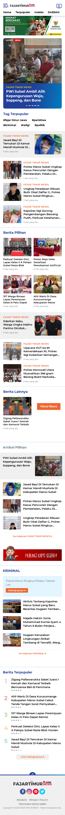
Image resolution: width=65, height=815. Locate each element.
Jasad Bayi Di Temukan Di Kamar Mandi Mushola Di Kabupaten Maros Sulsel (16, 143)
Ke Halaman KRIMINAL (32, 653)
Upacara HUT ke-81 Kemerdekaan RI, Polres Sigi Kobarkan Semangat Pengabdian (40, 351)
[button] (27, 105)
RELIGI (26, 125)
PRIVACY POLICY (38, 800)
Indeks (39, 12)
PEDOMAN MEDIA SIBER (32, 804)
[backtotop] (32, 775)
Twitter (43, 796)
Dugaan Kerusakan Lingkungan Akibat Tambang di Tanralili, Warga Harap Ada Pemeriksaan (42, 638)
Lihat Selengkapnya (32, 756)
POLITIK (40, 125)
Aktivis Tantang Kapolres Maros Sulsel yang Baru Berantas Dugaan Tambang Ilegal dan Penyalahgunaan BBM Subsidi (42, 605)
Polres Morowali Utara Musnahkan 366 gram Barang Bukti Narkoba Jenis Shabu (38, 373)
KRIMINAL (10, 125)
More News (48, 406)
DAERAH (53, 12)
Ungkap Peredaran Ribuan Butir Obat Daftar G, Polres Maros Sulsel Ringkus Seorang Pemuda (41, 192)
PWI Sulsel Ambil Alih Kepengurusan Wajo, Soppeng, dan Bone (25, 95)
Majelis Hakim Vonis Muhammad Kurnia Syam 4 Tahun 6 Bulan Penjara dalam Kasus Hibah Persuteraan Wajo (42, 622)
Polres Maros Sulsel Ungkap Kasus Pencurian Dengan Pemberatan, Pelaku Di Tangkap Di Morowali (42, 170)
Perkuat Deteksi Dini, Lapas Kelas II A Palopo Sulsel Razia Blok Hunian (17, 262)
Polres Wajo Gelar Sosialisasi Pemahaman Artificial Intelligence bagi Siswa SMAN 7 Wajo (47, 262)
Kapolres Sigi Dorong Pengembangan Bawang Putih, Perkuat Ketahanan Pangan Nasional (41, 214)
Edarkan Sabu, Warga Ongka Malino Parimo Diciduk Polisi (17, 324)
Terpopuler (23, 12)
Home (7, 12)
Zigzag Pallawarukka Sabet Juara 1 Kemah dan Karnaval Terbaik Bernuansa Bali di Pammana (16, 421)
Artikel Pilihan (15, 447)
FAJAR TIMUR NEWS (18, 87)
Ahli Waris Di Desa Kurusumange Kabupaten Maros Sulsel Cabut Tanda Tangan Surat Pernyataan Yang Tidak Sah (45, 299)
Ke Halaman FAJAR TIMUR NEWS (31, 536)
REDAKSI (22, 800)
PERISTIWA (40, 120)
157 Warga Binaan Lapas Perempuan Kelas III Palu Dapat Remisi (15, 299)
